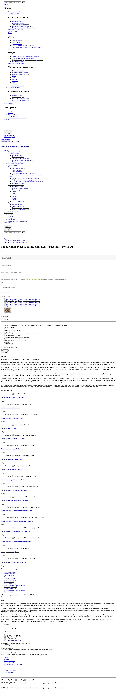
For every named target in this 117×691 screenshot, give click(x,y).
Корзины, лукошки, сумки (16, 29)
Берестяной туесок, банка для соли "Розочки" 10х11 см (19, 595)
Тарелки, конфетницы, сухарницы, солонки (25, 56)
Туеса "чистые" (16, 42)
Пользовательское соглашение (17, 118)
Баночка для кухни (10, 588)
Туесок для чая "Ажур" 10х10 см (11, 469)
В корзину (4, 352)
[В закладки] (1, 251)
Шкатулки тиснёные (18, 23)
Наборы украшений (18, 71)
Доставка (11, 111)
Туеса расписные (17, 44)
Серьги (14, 76)
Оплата (10, 113)
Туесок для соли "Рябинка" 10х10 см (13, 438)
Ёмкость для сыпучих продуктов (14, 590)
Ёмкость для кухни (10, 592)
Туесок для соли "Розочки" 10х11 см (15, 242)
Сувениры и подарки (14, 87)
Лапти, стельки (13, 31)
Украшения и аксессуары (16, 63)
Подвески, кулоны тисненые (21, 74)
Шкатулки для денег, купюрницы (22, 26)
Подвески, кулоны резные (20, 72)
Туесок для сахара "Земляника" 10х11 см (14, 500)
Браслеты (15, 81)
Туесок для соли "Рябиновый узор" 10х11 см (15, 531)
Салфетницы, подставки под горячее (23, 58)
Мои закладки (9, 672)
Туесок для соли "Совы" (9, 428)
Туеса (10, 33)
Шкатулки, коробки (14, 13)
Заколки (14, 79)
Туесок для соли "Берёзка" (10, 552)
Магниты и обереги (18, 97)
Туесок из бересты (10, 578)
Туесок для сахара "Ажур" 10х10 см (12, 459)
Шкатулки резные (17, 21)
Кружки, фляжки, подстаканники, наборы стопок (27, 60)
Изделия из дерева (13, 102)
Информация (8, 103)
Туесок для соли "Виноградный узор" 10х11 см (16, 511)
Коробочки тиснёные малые (20, 24)
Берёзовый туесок (10, 583)
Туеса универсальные (18, 40)
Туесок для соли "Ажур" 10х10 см (12, 449)
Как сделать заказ (13, 114)
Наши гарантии (13, 116)
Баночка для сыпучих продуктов (14, 585)
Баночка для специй (10, 587)
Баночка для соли (9, 573)
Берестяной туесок (10, 580)
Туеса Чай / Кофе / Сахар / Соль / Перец (24, 45)
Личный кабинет (10, 670)
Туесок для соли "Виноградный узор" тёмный (16, 541)
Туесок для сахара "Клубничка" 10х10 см (14, 480)
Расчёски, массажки (18, 86)
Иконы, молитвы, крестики (20, 98)
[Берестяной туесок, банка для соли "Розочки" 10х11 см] (22, 299)
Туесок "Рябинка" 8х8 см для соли (12, 397)
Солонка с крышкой (10, 572)
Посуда (10, 49)
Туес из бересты (9, 575)
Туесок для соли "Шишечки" (10, 408)
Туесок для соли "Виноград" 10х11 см (13, 562)
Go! (23, 2)
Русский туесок (9, 582)
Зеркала (14, 84)
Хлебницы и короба (14, 12)
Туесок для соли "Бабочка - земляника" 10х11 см (17, 521)
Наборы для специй (18, 61)
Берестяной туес (9, 577)
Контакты (7, 119)
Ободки (14, 82)
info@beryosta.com (15, 640)
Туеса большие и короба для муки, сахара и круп (27, 47)
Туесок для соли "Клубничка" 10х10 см (14, 490)
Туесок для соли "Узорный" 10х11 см (13, 418)
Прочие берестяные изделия (20, 100)
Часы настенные (17, 95)
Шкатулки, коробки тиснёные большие (24, 28)
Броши (14, 77)
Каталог (6, 4)
